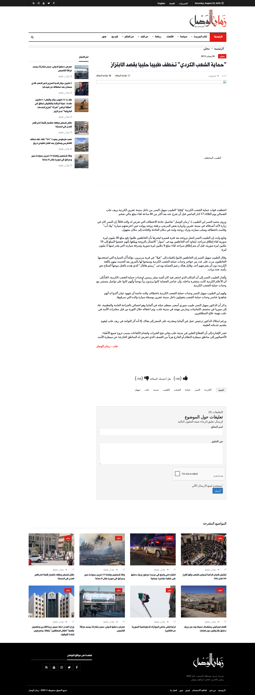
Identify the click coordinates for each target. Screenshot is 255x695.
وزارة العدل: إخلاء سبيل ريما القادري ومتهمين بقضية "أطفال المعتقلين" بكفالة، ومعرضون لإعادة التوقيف (53, 631)
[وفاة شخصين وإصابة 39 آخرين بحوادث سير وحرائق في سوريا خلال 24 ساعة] (81, 167)
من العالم (129, 37)
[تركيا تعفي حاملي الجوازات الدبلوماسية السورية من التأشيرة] (153, 616)
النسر (197, 389)
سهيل (138, 389)
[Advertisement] (94, 19)
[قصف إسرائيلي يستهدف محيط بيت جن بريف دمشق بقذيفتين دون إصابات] (204, 616)
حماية (188, 389)
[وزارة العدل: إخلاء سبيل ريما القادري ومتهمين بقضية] (51, 616)
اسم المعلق (217, 426)
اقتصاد (172, 3)
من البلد (144, 37)
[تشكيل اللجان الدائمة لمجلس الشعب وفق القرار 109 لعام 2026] (204, 564)
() (178, 377)
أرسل (218, 490)
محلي (206, 48)
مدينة (156, 389)
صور (104, 37)
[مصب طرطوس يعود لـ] (81, 150)
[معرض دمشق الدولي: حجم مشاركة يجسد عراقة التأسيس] (81, 78)
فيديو (115, 37)
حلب (146, 389)
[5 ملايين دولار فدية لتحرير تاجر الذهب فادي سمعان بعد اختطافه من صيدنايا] (81, 94)
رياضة (158, 37)
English (161, 3)
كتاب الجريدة (200, 37)
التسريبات (183, 3)
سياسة (183, 37)
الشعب (177, 389)
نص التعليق (217, 441)
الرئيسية (218, 37)
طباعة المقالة (102, 75)
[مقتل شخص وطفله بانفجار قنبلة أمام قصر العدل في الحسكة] (81, 134)
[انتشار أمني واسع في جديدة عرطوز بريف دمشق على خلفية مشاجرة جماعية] (153, 564)
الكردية (207, 389)
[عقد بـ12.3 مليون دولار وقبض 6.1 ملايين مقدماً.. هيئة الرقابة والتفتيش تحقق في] (81, 111)
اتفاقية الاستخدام (199, 690)
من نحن (212, 690)
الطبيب (166, 389)
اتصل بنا (173, 690)
